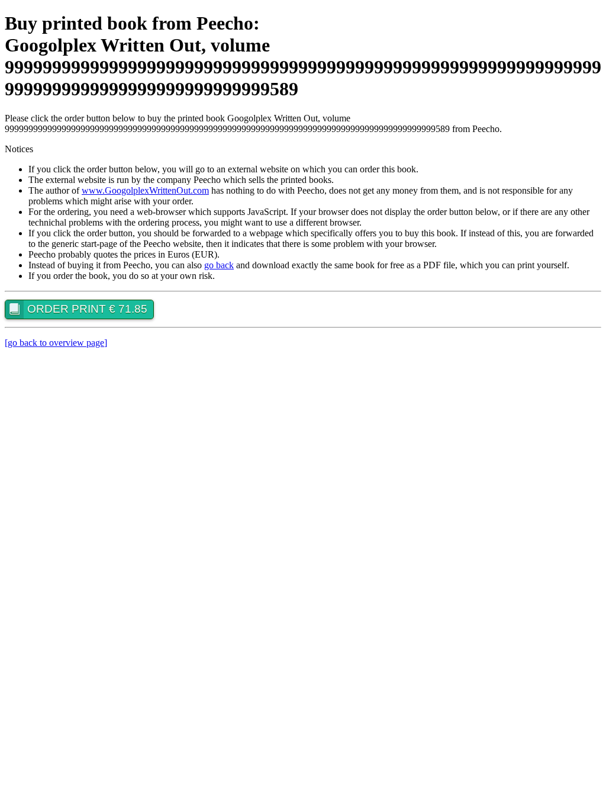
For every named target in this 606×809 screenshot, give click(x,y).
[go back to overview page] (56, 343)
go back (219, 265)
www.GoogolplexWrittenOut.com (145, 190)
